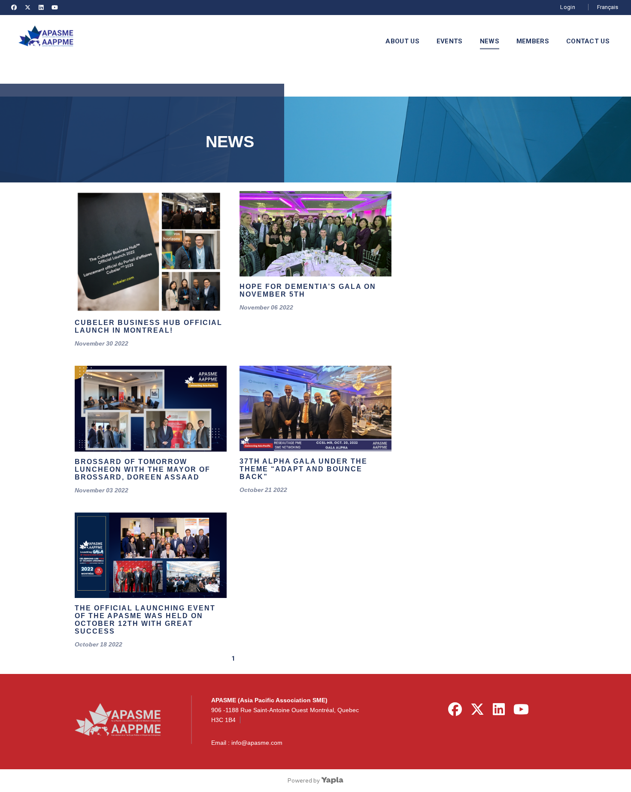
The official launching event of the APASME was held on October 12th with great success (145, 619)
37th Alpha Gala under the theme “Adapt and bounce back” (303, 469)
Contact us (588, 41)
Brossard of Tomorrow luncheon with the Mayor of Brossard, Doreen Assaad (142, 469)
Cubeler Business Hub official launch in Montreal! (148, 326)
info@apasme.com (256, 742)
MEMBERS (532, 41)
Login (567, 7)
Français (607, 7)
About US (402, 41)
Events (450, 41)
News (489, 41)
